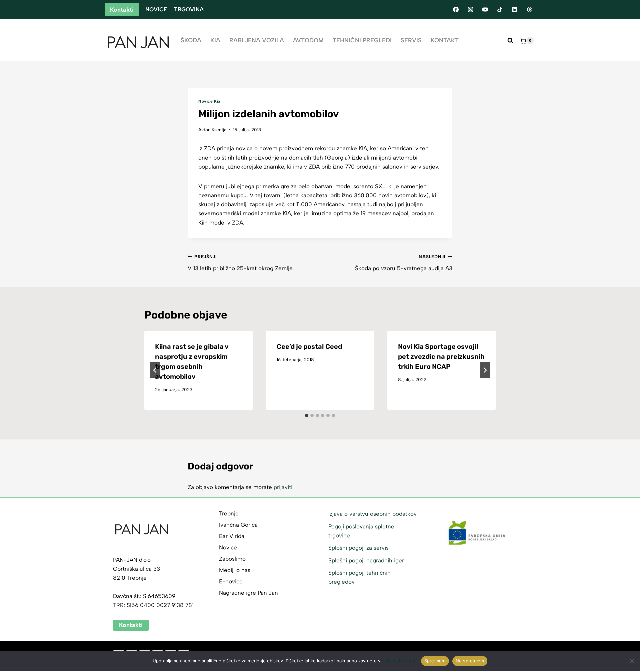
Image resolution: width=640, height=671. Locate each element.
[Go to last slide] (155, 370)
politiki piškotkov (399, 660)
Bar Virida (231, 536)
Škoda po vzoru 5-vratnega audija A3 (403, 263)
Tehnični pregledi (362, 40)
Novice (156, 9)
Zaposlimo (232, 558)
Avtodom (308, 40)
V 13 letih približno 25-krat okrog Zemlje (240, 263)
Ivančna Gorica (238, 524)
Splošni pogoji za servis (358, 547)
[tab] (306, 415)
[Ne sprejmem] (631, 661)
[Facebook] (455, 9)
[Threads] (529, 9)
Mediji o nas (234, 570)
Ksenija (219, 129)
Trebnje (229, 513)
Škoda (191, 40)
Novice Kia (209, 101)
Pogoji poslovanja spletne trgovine (361, 531)
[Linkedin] (514, 9)
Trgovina (189, 9)
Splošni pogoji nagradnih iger (366, 560)
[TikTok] (500, 9)
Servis (411, 40)
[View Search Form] (510, 41)
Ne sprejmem (470, 660)
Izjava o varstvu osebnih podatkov (372, 513)
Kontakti (122, 9)
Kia (215, 40)
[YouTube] (485, 9)
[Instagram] (470, 9)
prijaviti (283, 487)
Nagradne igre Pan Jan (248, 592)
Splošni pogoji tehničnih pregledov (359, 577)
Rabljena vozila (256, 40)
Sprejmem (435, 660)
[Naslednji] (485, 370)
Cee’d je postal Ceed (309, 346)
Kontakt (445, 40)
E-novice (231, 581)
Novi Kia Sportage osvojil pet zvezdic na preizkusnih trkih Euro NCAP (441, 356)
